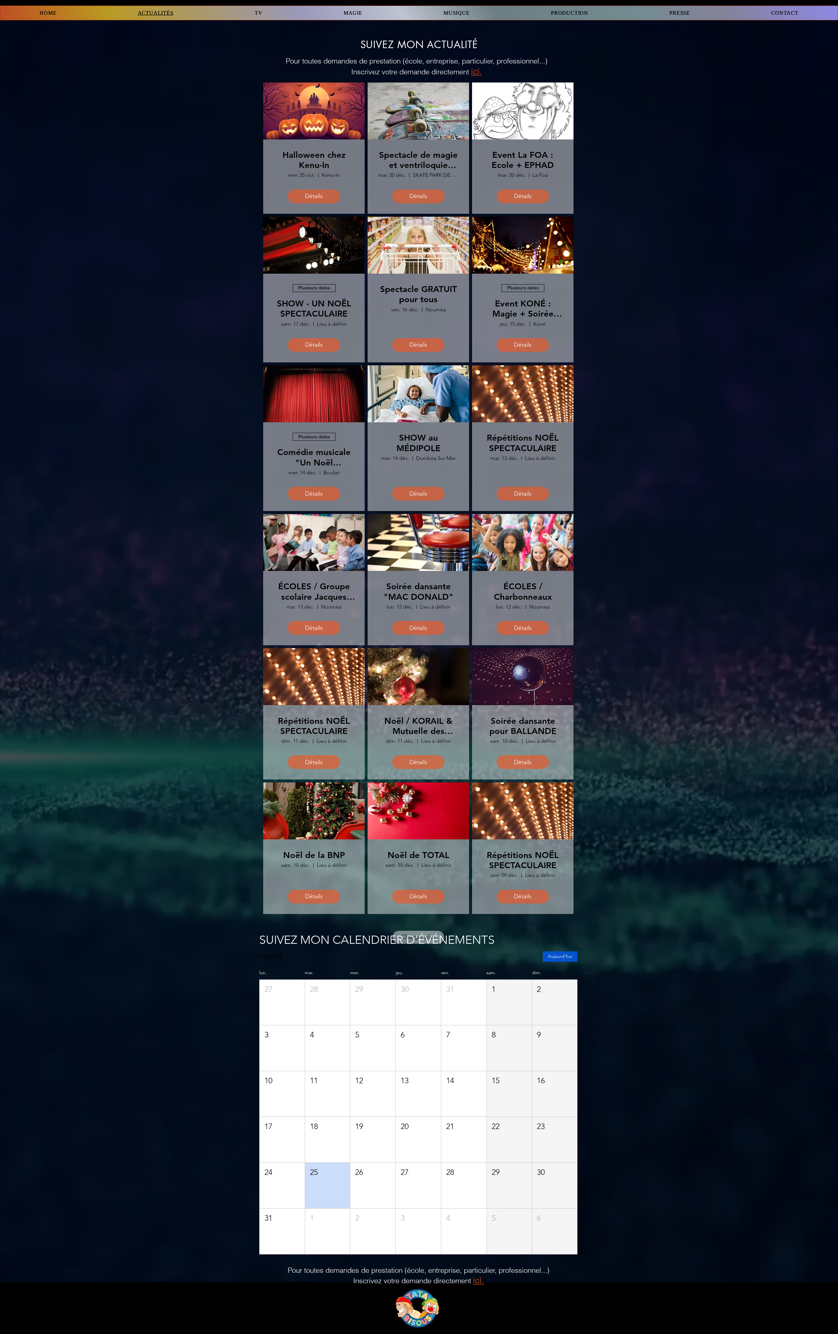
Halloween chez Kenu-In (314, 160)
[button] (282, 1002)
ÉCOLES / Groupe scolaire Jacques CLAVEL (314, 591)
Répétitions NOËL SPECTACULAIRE (523, 443)
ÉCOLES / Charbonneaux (523, 591)
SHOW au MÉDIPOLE (418, 443)
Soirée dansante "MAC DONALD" (418, 591)
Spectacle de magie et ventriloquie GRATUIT (418, 160)
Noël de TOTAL (418, 855)
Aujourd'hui (560, 956)
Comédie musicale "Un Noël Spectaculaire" (314, 457)
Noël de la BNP (314, 855)
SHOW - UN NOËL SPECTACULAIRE (314, 309)
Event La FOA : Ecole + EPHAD (523, 160)
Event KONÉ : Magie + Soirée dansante (523, 309)
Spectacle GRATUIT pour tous (418, 294)
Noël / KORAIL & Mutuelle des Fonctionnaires (418, 726)
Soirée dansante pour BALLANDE (522, 726)
